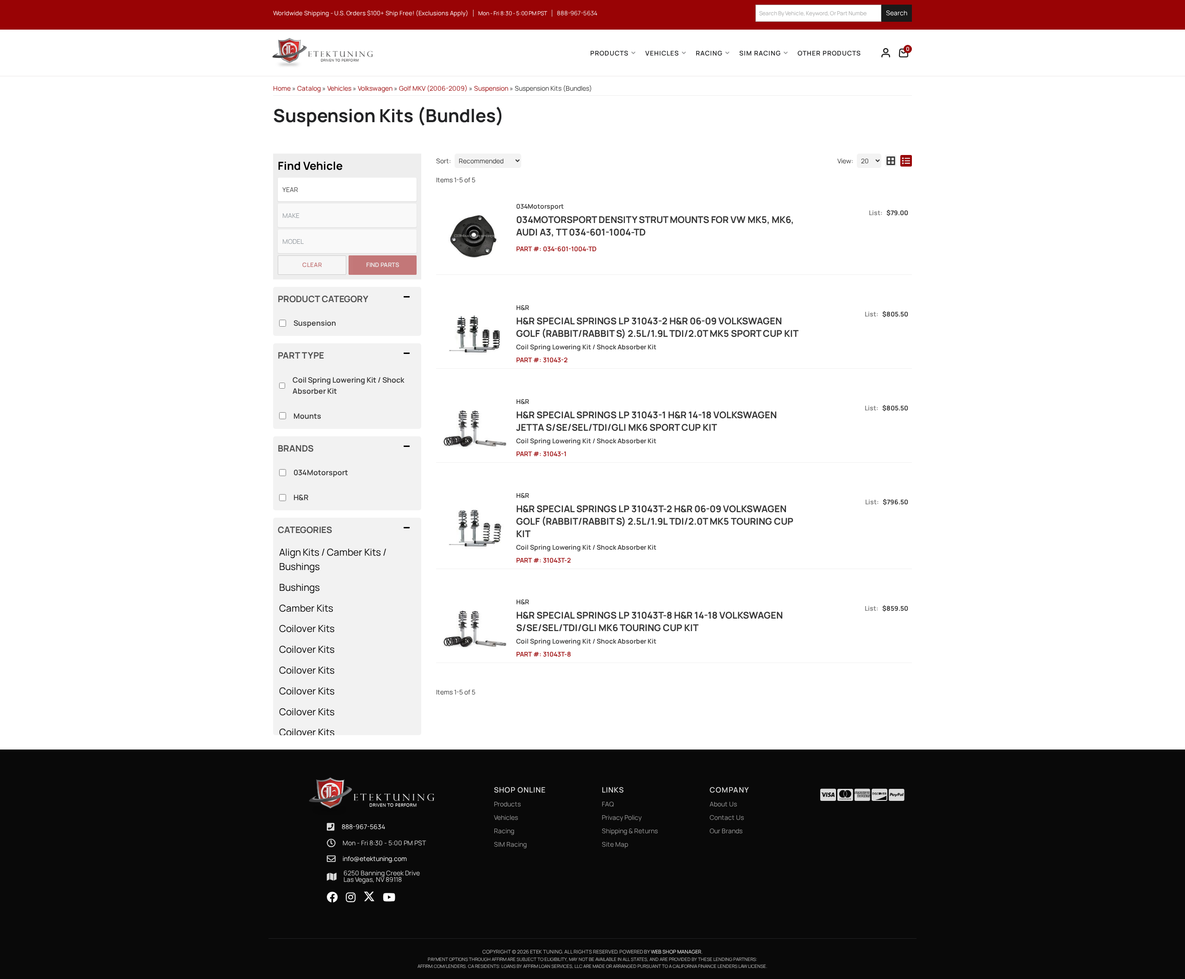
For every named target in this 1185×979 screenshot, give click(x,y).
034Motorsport (320, 472)
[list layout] (906, 161)
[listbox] (347, 189)
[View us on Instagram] (351, 898)
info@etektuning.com (375, 858)
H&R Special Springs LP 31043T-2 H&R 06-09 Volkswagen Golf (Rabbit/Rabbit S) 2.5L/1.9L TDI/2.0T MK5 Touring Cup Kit (654, 521)
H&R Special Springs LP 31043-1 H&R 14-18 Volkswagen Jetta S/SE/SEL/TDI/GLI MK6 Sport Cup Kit (646, 421)
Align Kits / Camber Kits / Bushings (333, 559)
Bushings (299, 587)
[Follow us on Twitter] (369, 897)
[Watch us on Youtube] (389, 898)
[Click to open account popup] (886, 52)
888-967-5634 (363, 826)
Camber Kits (306, 607)
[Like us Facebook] (332, 898)
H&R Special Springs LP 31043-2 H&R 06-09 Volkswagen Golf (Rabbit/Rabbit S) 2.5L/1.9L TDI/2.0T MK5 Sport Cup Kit (657, 327)
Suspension (314, 323)
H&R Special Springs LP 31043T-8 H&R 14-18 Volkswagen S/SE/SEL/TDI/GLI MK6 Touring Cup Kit (649, 621)
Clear (312, 264)
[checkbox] (282, 472)
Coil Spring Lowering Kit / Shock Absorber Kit (348, 385)
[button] (833, 13)
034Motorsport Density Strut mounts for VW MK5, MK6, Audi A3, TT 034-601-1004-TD (655, 225)
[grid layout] (891, 161)
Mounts (307, 416)
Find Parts (382, 264)
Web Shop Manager (676, 951)
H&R (300, 497)
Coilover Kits (307, 628)
